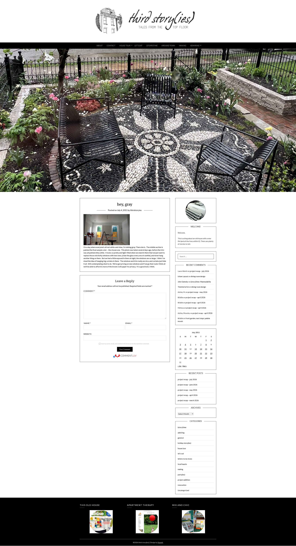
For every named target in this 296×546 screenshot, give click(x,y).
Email (128, 323)
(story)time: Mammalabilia (201, 282)
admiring (181, 433)
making (180, 469)
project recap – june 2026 (187, 385)
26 (191, 358)
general (181, 438)
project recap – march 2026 (188, 400)
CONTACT (111, 46)
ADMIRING (194, 46)
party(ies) (181, 475)
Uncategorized (183, 490)
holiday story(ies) (184, 443)
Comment (89, 291)
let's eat (181, 454)
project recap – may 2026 (197, 292)
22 (206, 353)
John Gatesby (183, 282)
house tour (182, 448)
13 (196, 349)
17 (180, 353)
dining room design (198, 276)
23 (211, 353)
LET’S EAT (138, 46)
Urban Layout (183, 276)
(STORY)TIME (152, 46)
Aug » (184, 366)
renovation (182, 485)
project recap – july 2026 (199, 271)
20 (196, 353)
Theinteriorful (183, 287)
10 (180, 349)
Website (87, 334)
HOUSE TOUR (124, 46)
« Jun (179, 366)
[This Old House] (101, 518)
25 (185, 358)
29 (206, 358)
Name (87, 323)
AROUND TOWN (168, 46)
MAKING (182, 46)
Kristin (180, 297)
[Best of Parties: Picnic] (147, 518)
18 (185, 353)
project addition (184, 480)
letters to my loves (185, 459)
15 (206, 349)
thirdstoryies (136, 210)
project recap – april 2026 (195, 297)
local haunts (182, 464)
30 (211, 358)
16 (211, 349)
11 (185, 349)
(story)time (182, 427)
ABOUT (100, 46)
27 (196, 358)
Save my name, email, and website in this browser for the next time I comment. (125, 344)
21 (201, 353)
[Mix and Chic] (193, 518)
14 (201, 349)
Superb (160, 542)
